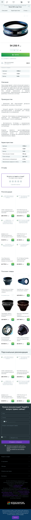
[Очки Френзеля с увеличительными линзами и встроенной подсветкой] (7, 250)
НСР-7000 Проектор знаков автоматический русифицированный (23, 211)
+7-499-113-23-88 (17, 485)
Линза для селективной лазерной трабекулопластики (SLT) (23, 315)
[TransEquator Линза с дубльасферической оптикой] (7, 305)
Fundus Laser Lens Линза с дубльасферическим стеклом (7, 291)
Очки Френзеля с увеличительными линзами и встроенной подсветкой (7, 260)
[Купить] (13, 216)
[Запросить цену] (13, 295)
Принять (15, 517)
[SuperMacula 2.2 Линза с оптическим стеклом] (23, 281)
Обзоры (3, 466)
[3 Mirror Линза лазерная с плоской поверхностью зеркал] (23, 329)
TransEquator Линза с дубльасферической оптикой (6, 315)
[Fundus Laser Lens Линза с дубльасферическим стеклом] (7, 281)
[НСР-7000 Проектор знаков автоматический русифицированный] (23, 202)
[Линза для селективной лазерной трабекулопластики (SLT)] (23, 305)
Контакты (4, 476)
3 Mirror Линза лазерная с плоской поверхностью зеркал (23, 339)
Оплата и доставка (6, 471)
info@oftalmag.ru (17, 486)
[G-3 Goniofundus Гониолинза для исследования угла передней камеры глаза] (7, 329)
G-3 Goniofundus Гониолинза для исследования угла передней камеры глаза (7, 340)
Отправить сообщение (15, 442)
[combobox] (4, 421)
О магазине (4, 461)
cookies (24, 488)
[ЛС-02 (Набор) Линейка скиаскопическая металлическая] (23, 250)
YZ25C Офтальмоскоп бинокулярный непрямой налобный (7, 211)
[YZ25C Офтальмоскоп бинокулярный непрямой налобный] (7, 202)
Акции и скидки (5, 456)
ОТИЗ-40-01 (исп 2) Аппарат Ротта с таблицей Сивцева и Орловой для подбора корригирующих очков (22, 236)
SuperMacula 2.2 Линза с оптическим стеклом (23, 290)
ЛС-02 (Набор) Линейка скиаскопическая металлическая (22, 260)
